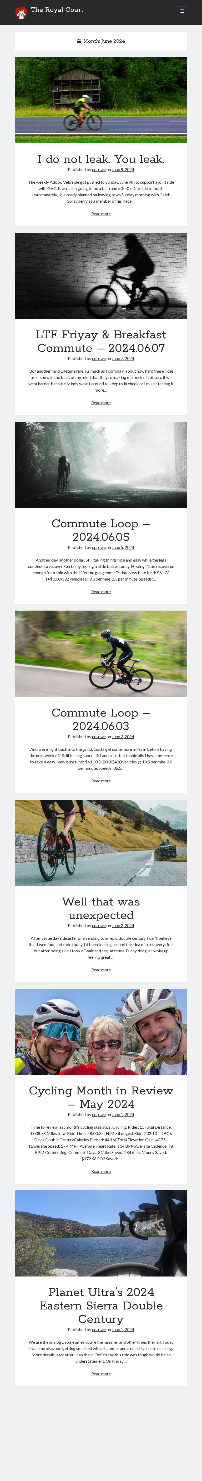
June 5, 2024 (123, 547)
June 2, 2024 (123, 925)
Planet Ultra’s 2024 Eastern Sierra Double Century (101, 1233)
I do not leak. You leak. (101, 100)
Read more (101, 213)
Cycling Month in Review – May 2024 (101, 1032)
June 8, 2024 (123, 169)
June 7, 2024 (123, 358)
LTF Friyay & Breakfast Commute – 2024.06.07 (101, 276)
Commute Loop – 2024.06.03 (101, 654)
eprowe (99, 169)
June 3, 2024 (123, 736)
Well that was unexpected (101, 843)
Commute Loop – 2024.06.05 (101, 465)
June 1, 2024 (123, 1114)
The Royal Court (57, 10)
